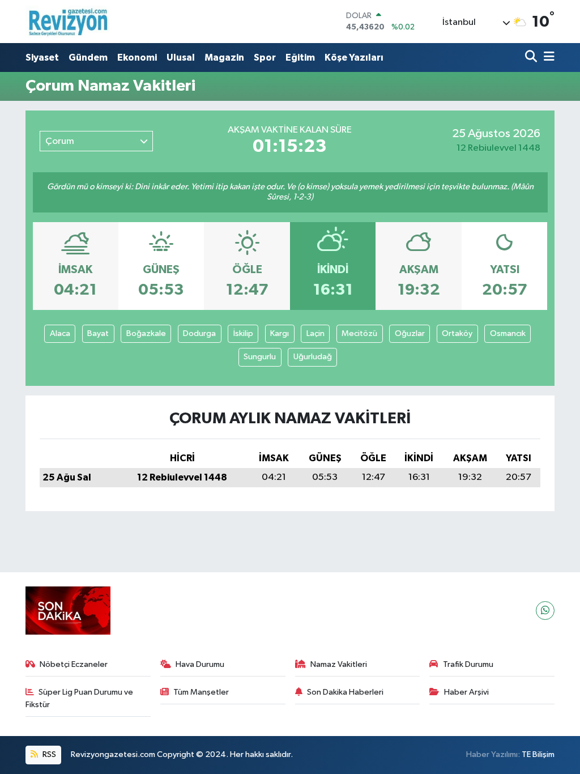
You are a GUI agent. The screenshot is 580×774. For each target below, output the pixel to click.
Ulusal (181, 57)
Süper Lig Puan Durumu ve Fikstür (79, 698)
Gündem (88, 57)
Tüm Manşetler (201, 692)
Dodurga (199, 333)
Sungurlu (260, 356)
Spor (265, 57)
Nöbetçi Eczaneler (74, 664)
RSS (48, 754)
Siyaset (42, 57)
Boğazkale (146, 333)
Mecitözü (359, 333)
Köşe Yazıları (354, 57)
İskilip (243, 333)
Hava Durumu (200, 664)
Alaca (60, 333)
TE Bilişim (538, 754)
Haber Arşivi (466, 692)
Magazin (224, 57)
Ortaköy (457, 333)
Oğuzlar (410, 333)
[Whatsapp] (545, 610)
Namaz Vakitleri (338, 664)
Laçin (315, 333)
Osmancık (508, 333)
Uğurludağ (312, 356)
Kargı (279, 333)
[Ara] (532, 57)
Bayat (98, 333)
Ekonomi (137, 57)
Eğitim (300, 57)
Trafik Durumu (468, 664)
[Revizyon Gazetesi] (67, 21)
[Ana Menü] (547, 57)
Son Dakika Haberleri (345, 692)
